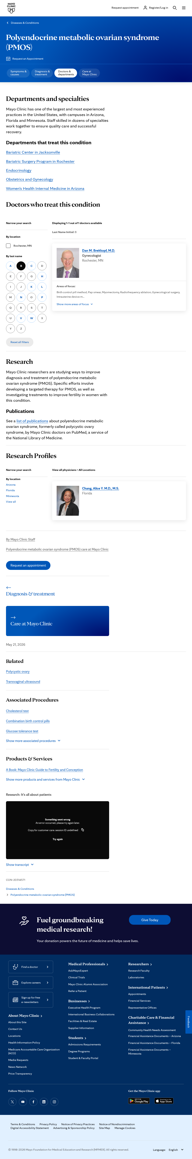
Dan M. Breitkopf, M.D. (98, 250)
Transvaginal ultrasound (23, 681)
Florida (10, 490)
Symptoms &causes (18, 73)
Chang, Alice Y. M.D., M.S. (100, 488)
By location (13, 236)
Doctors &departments (66, 73)
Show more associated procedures (31, 741)
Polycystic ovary (18, 671)
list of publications (32, 420)
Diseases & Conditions (25, 22)
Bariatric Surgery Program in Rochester (40, 161)
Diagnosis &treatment (42, 73)
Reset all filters (19, 342)
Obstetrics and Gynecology (29, 179)
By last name (14, 256)
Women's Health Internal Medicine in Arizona (45, 188)
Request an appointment (28, 565)
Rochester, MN (23, 245)
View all (11, 501)
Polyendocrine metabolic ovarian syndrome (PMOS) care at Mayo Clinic (57, 549)
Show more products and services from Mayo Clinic (43, 779)
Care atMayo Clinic (89, 73)
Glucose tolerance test (22, 731)
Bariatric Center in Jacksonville (33, 152)
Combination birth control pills (28, 721)
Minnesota (12, 496)
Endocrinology (18, 170)
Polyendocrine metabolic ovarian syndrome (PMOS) (82, 42)
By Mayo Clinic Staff (20, 539)
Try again (58, 839)
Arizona (11, 484)
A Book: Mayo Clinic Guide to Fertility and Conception (44, 770)
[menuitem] (18, 73)
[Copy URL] (83, 830)
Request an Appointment (27, 58)
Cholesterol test (17, 711)
